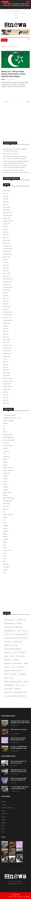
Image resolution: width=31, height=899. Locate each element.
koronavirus (22, 651)
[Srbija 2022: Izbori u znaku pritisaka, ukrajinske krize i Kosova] (5, 770)
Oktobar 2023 (7, 283)
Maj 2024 (5, 263)
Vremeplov (6, 562)
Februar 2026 (6, 205)
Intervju (5, 463)
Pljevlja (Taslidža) (8, 513)
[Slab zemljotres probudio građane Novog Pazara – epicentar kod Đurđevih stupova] (5, 738)
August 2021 (6, 354)
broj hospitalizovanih (9, 629)
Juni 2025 (5, 227)
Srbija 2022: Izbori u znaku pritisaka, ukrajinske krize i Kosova (18, 769)
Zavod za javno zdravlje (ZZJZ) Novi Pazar (15, 694)
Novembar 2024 (7, 247)
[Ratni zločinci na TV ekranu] (5, 730)
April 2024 (6, 266)
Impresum (15, 11)
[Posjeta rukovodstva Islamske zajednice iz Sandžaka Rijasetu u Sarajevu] (19, 853)
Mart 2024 (6, 269)
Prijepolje (5, 524)
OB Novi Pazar (8, 661)
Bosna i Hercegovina (15, 52)
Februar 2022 (6, 338)
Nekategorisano (7, 499)
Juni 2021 (5, 360)
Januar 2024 (6, 274)
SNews (3, 77)
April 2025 (6, 233)
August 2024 (6, 255)
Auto (4, 427)
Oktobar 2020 (7, 382)
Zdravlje (5, 568)
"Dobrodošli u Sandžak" (9, 413)
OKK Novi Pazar (18, 661)
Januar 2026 (6, 208)
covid (18, 629)
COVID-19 (24, 629)
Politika (6, 54)
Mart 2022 (6, 335)
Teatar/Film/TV (7, 548)
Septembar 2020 (7, 385)
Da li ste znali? (7, 444)
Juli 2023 (5, 291)
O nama (7, 11)
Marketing (23, 11)
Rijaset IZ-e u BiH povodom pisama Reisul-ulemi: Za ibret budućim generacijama (13, 72)
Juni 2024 (5, 260)
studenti (26, 679)
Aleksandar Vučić (21, 618)
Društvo (25, 52)
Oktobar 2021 (7, 349)
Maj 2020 (5, 396)
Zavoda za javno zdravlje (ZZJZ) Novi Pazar (15, 690)
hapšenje (6, 643)
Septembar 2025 (7, 219)
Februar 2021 (6, 371)
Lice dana (6, 485)
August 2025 (6, 222)
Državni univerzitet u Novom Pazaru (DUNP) (15, 636)
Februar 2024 (6, 272)
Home (3, 44)
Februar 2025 (6, 238)
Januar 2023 (6, 307)
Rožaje (5, 535)
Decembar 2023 (7, 277)
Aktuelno (6, 52)
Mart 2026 (6, 203)
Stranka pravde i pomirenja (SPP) (12, 679)
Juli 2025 (5, 225)
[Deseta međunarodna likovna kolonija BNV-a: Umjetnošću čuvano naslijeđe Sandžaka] (12, 860)
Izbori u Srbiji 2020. (8, 466)
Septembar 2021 (7, 352)
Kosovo (6, 654)
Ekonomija (6, 449)
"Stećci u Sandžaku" (8, 419)
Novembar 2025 (7, 214)
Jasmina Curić (7, 651)
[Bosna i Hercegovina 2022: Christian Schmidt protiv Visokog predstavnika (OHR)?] (5, 779)
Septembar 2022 (7, 318)
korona (15, 651)
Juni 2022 (5, 327)
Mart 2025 (6, 236)
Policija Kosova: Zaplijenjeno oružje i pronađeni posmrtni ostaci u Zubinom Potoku (16, 169)
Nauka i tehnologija (8, 496)
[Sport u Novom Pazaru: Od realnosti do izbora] (5, 762)
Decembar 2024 (7, 244)
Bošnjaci (19, 622)
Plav (4, 510)
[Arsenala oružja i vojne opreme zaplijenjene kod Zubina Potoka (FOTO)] (5, 721)
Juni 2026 (5, 194)
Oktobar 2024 (7, 249)
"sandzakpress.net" (9, 618)
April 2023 (6, 299)
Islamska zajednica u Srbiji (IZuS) (12, 647)
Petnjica (5, 507)
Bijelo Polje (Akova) (8, 435)
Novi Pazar (6, 504)
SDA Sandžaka (21, 672)
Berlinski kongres (8, 433)
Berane (5, 430)
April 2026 (6, 200)
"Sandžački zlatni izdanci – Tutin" (12, 416)
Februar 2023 (6, 305)
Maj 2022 (5, 329)
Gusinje (5, 460)
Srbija (4, 546)
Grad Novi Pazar (18, 640)
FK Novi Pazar (7, 640)
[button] (27, 2)
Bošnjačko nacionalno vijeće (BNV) (13, 625)
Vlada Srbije (17, 687)
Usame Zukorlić (8, 687)
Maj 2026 (5, 197)
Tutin (4, 554)
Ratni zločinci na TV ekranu (10, 152)
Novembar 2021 (7, 346)
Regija (4, 532)
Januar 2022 (6, 340)
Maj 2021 (5, 363)
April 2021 (6, 365)
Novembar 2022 (7, 313)
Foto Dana (6, 455)
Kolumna (5, 477)
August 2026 (6, 189)
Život (4, 571)
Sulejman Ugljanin (9, 683)
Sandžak (5, 537)
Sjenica (5, 540)
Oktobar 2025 (7, 216)
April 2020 (6, 398)
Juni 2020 (5, 393)
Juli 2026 (5, 191)
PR (4, 518)
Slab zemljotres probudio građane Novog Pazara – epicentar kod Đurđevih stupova (14, 156)
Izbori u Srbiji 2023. (8, 468)
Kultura (5, 482)
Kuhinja (5, 480)
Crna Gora (6, 441)
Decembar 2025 (7, 211)
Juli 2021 (5, 357)
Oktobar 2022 (7, 316)
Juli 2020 (5, 390)
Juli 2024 (5, 258)
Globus (5, 457)
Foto (4, 452)
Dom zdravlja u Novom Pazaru (20, 632)
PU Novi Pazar (21, 665)
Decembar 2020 (7, 376)
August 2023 (6, 288)
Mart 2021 (6, 368)
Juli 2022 (5, 324)
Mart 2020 (6, 401)
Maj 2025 (5, 230)
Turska (5, 551)
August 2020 (6, 387)
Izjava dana (6, 471)
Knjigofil (5, 474)
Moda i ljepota (7, 491)
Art (4, 424)
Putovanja (6, 529)
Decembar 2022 (7, 310)
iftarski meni (14, 643)
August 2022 (6, 321)
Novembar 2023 (7, 280)
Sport (4, 543)
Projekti (5, 526)
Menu (4, 38)
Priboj (4, 521)
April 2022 (6, 332)
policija (26, 661)
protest (13, 665)
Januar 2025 (6, 241)
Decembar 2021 (7, 343)
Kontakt (16, 13)
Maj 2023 (5, 296)
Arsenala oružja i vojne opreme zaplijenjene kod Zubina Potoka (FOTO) (15, 148)
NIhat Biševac (7, 658)
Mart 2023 (6, 302)
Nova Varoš (6, 502)
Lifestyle (5, 488)
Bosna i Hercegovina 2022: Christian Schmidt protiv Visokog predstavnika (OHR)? (19, 778)
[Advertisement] (15, 121)
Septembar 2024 (7, 252)
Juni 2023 (5, 294)
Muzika (5, 493)
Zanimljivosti (6, 565)
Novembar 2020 (7, 379)
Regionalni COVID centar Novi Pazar (13, 669)
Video (4, 560)
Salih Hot (6, 672)
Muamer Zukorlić (20, 654)
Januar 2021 (6, 374)
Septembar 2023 (7, 285)
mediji (11, 654)
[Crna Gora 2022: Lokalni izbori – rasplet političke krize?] (5, 787)
